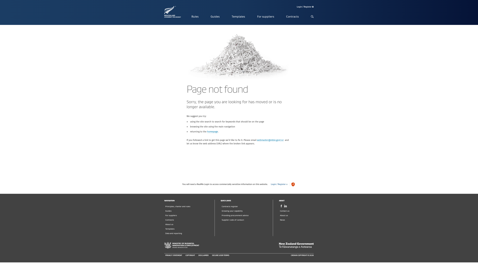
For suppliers (265, 16)
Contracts (292, 16)
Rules (195, 16)
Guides (215, 16)
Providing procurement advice (235, 215)
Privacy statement (173, 255)
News (282, 220)
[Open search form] (312, 17)
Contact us (284, 211)
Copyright (190, 255)
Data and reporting (173, 233)
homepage (212, 131)
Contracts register (230, 206)
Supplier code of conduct (233, 220)
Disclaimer (203, 255)
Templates (238, 16)
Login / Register (304, 7)
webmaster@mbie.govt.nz (270, 140)
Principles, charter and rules (177, 206)
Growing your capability (232, 211)
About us (169, 224)
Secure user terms (220, 255)
